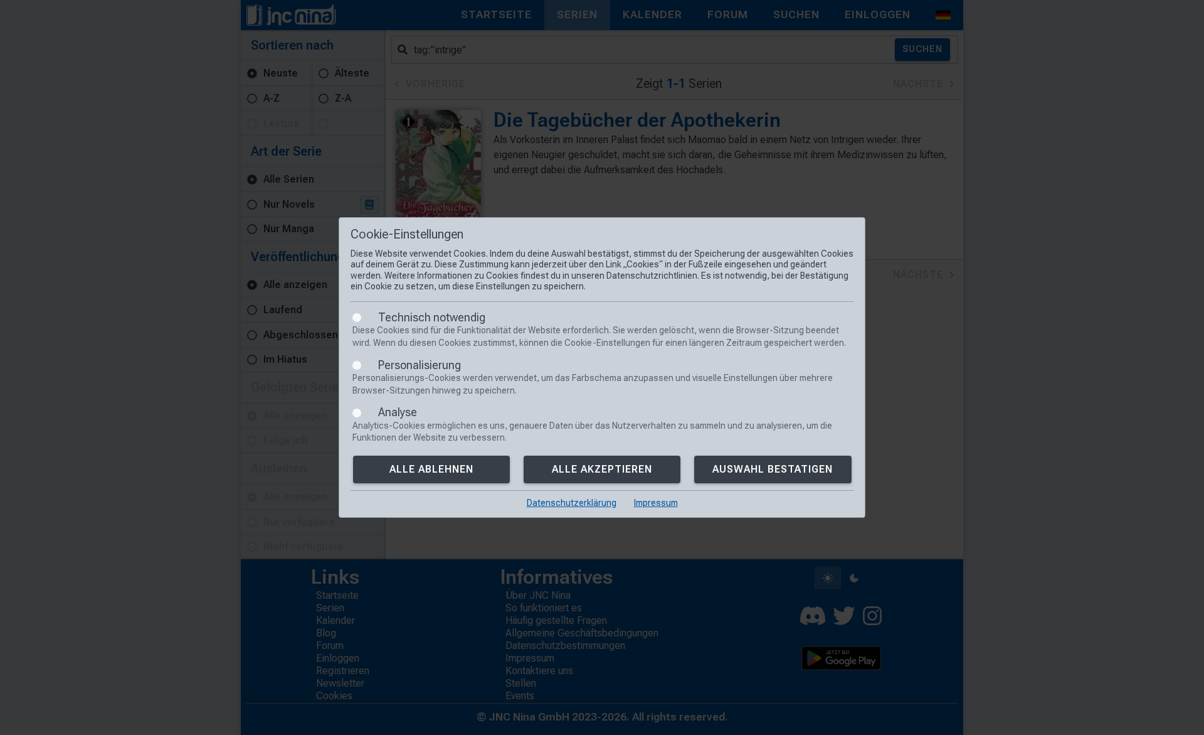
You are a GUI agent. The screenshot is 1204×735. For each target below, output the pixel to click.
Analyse (397, 412)
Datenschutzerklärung (571, 503)
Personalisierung (419, 365)
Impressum (656, 503)
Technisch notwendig (431, 317)
